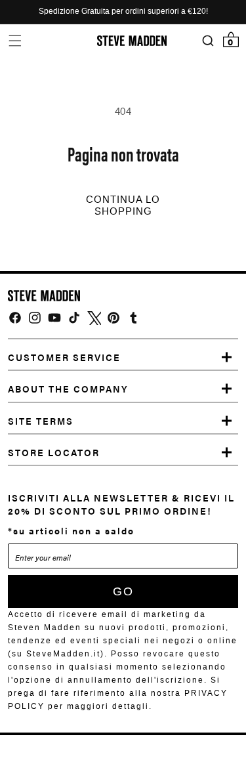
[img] (15, 317)
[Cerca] (207, 41)
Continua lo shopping (123, 205)
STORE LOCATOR (54, 452)
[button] (14, 40)
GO (123, 591)
